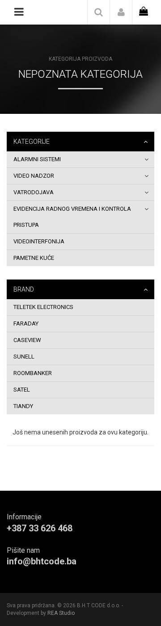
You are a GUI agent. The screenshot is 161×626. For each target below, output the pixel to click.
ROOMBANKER (32, 373)
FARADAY (25, 323)
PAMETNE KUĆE (33, 258)
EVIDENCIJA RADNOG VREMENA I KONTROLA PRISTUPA (72, 216)
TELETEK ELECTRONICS (43, 307)
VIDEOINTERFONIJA (38, 241)
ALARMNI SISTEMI (37, 159)
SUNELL (23, 356)
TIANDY (23, 406)
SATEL (21, 389)
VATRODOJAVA (33, 192)
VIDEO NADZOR (33, 175)
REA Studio (61, 613)
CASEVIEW (27, 340)
